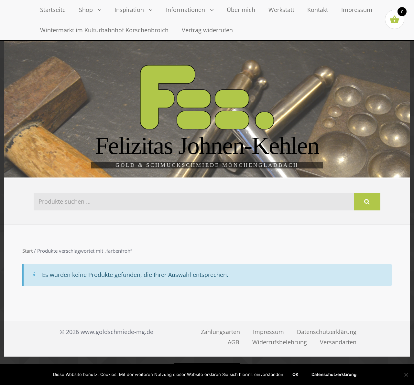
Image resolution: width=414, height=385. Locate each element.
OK (295, 374)
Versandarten (338, 342)
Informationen (185, 10)
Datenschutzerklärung (326, 332)
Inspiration (129, 10)
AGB (233, 342)
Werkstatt (281, 10)
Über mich (241, 10)
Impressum (356, 10)
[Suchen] (367, 201)
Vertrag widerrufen (207, 30)
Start (27, 251)
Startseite (53, 10)
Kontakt (317, 10)
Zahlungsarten (220, 332)
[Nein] (406, 374)
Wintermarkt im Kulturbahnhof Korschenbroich (104, 30)
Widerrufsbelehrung (279, 342)
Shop (86, 10)
